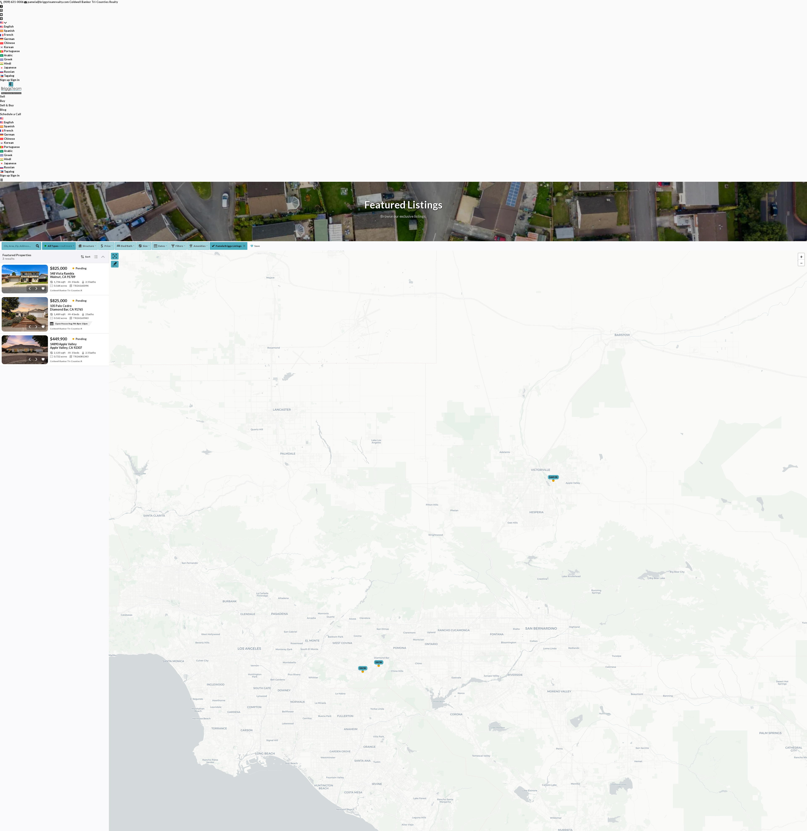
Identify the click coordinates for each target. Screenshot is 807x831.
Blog (3, 109)
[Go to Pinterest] (1, 18)
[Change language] (3, 23)
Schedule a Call (10, 114)
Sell (2, 96)
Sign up (5, 80)
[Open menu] (1, 180)
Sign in (15, 80)
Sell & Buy (7, 105)
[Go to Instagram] (1, 10)
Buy (2, 101)
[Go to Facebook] (1, 6)
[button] (801, 256)
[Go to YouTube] (1, 14)
